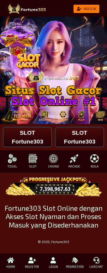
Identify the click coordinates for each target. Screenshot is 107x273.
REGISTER (32, 266)
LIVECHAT (96, 266)
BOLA (94, 166)
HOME (10, 266)
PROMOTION (75, 266)
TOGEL (12, 166)
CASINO (53, 166)
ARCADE (74, 166)
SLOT (33, 166)
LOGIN (53, 266)
